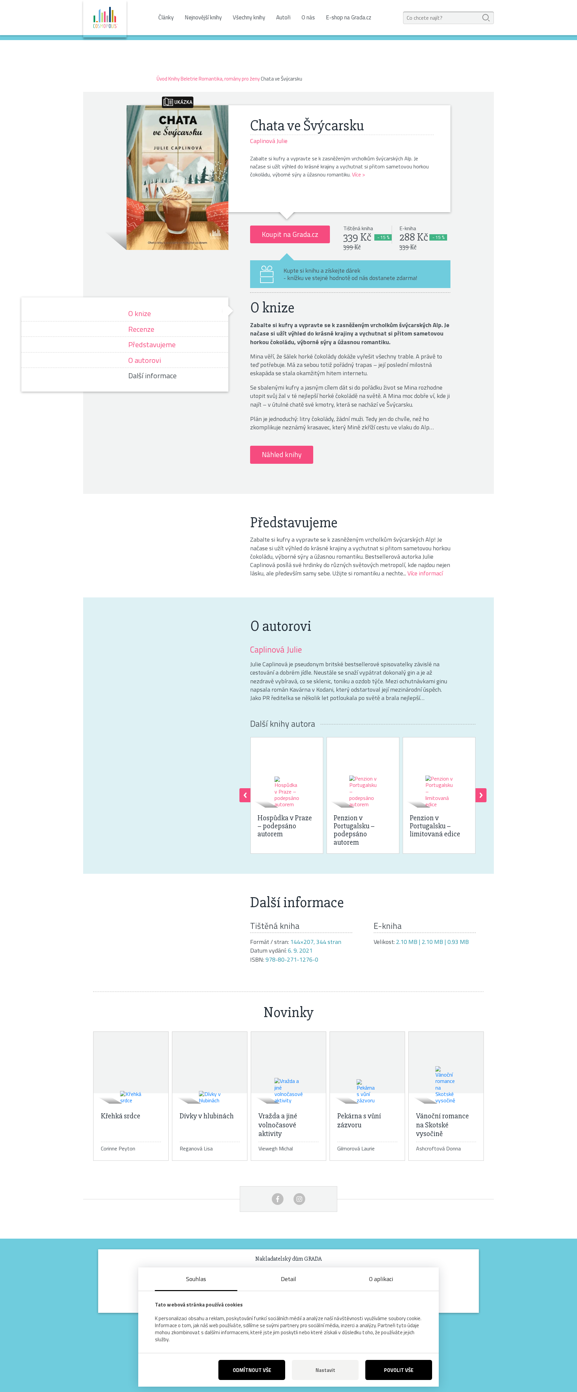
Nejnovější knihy (203, 17)
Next (481, 795)
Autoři (283, 17)
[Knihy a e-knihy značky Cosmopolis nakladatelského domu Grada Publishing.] (105, 18)
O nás (308, 17)
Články (166, 17)
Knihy (174, 79)
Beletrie (189, 79)
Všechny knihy (249, 17)
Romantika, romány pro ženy (229, 79)
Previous (244, 795)
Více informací (425, 573)
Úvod (162, 79)
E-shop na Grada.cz (348, 17)
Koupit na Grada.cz (290, 234)
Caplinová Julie (276, 649)
